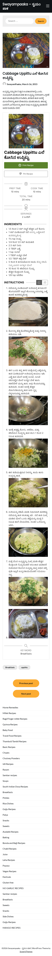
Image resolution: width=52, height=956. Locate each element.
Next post (26, 693)
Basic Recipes (9, 747)
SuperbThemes (26, 951)
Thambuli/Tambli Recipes (14, 741)
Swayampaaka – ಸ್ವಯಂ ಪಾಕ (22, 6)
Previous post (26, 683)
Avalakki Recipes (10, 831)
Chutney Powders (11, 758)
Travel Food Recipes (12, 735)
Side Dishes (8, 916)
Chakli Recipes (10, 848)
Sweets (6, 826)
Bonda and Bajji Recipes (14, 843)
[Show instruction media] (39, 282)
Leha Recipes (9, 860)
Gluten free (8, 882)
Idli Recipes (8, 764)
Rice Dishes (8, 803)
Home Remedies (10, 707)
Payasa (6, 865)
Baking (6, 837)
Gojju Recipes (9, 809)
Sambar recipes (10, 775)
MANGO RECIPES (11, 927)
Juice (5, 854)
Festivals (7, 877)
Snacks (6, 820)
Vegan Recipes (9, 871)
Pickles (6, 797)
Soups (5, 781)
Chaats (6, 752)
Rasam (6, 769)
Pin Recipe (28, 174)
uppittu (24, 667)
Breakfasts (10, 667)
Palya (5, 814)
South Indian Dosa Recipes (15, 786)
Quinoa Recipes (10, 724)
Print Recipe (27, 165)
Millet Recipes (9, 713)
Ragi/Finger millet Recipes (15, 718)
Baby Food (8, 730)
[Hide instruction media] (45, 282)
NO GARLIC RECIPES (13, 888)
